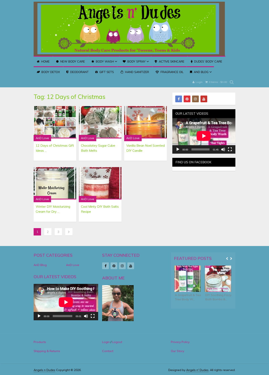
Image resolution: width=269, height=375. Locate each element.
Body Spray (136, 61)
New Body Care (72, 61)
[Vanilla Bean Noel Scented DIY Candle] (145, 122)
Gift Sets (106, 72)
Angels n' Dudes (197, 370)
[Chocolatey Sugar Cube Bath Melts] (100, 122)
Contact (107, 351)
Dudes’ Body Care (207, 61)
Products (40, 342)
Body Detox (50, 72)
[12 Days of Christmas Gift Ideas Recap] (55, 122)
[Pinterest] (187, 99)
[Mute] (223, 149)
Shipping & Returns (47, 351)
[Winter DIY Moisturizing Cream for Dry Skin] (55, 183)
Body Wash (104, 61)
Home (45, 61)
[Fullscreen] (230, 149)
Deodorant (79, 72)
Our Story (177, 351)
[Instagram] (195, 99)
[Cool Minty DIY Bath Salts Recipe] (100, 183)
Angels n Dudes (44, 370)
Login (199, 82)
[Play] (178, 149)
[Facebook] (178, 99)
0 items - (217, 82)
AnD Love (42, 138)
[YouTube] (203, 99)
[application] (203, 136)
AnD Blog (200, 72)
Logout (117, 342)
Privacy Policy (180, 342)
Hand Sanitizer (136, 72)
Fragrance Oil (171, 72)
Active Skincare (171, 61)
